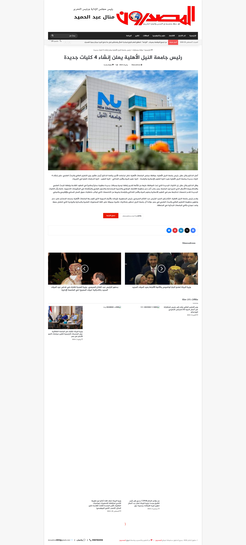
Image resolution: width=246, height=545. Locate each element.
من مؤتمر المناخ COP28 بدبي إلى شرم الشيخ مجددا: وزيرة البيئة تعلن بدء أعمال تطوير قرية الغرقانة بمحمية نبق (144, 503)
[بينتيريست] (175, 230)
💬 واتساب (81, 540)
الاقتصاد (172, 35)
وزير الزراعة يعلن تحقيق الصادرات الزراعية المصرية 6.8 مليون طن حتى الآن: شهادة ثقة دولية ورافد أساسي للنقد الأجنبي (125, 42)
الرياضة (129, 35)
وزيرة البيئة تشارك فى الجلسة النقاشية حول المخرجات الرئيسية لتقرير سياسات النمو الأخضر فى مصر (65, 334)
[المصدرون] (135, 16)
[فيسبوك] (193, 230)
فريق (124, 540)
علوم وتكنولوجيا (159, 35)
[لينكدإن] (181, 230)
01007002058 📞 (96, 540)
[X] (187, 230)
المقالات (146, 35)
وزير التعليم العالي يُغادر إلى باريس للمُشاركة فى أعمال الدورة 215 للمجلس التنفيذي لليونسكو (181, 310)
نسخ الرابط (110, 215)
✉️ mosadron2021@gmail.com (60, 540)
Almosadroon (135, 65)
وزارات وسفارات (137, 50)
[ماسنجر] (169, 230)
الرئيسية (192, 35)
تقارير (137, 35)
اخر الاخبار (182, 35)
